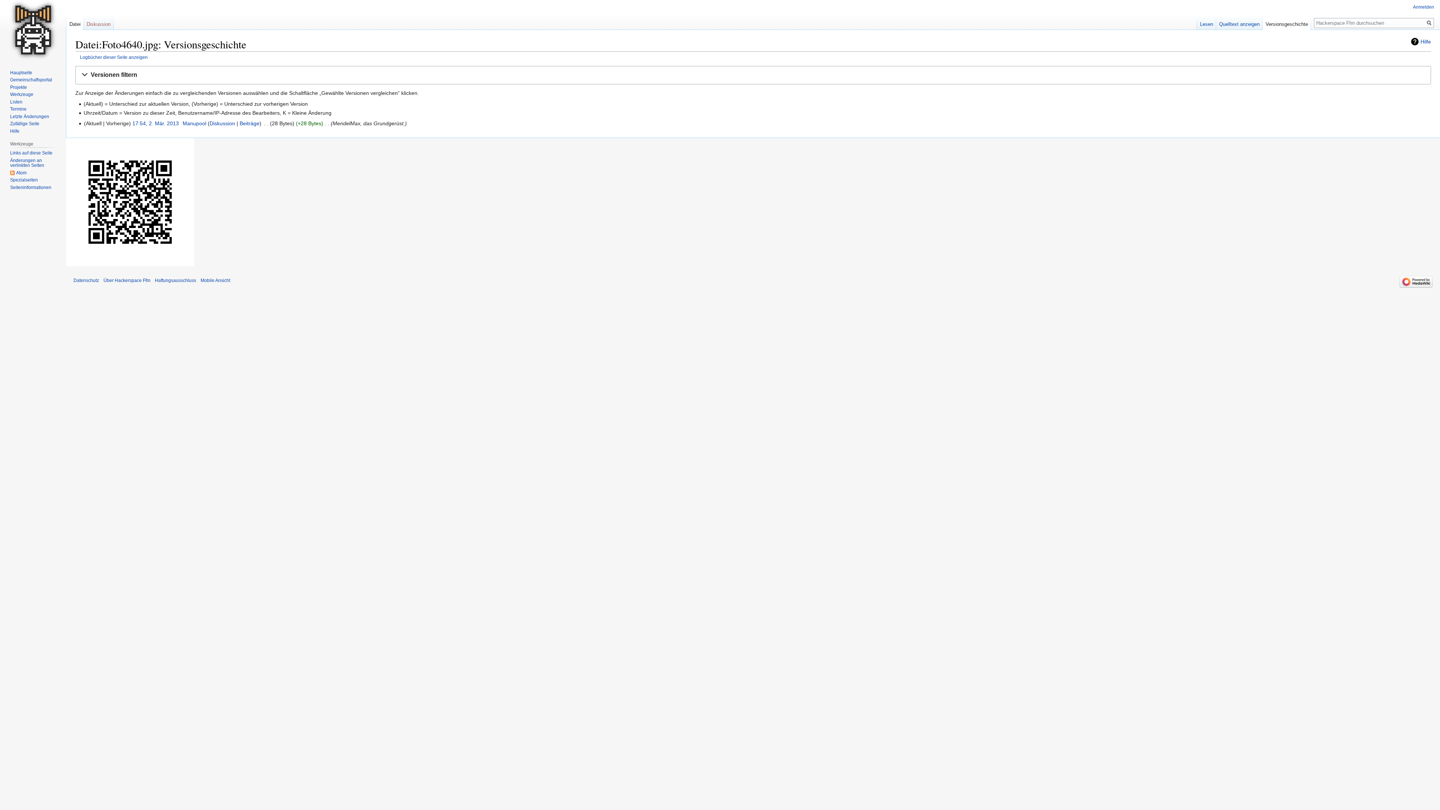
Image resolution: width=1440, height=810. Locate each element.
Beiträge (250, 123)
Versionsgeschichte (1287, 24)
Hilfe (1425, 42)
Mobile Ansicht (215, 280)
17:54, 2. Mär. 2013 (155, 123)
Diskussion (222, 123)
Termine (18, 109)
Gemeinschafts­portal (31, 79)
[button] (753, 75)
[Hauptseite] (33, 30)
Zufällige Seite (24, 123)
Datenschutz (86, 280)
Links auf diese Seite (31, 153)
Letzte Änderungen (29, 116)
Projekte (18, 87)
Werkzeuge (21, 94)
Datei (75, 24)
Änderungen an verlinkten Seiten (27, 163)
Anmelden (1423, 7)
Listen (16, 102)
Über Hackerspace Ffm (127, 280)
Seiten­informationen (30, 187)
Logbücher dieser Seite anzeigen (114, 57)
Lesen (1206, 24)
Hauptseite (21, 72)
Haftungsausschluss (175, 280)
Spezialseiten (24, 180)
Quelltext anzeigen (1239, 24)
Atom (21, 173)
